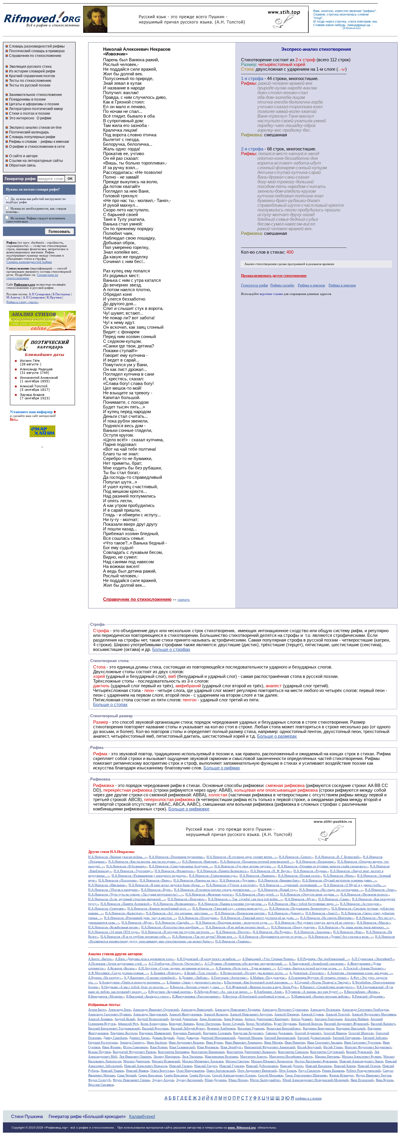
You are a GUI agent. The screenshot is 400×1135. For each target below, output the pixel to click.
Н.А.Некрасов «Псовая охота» (299, 875)
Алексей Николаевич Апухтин (251, 1014)
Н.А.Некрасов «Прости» (233, 932)
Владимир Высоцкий (350, 1028)
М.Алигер (13, 297)
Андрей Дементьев (183, 1019)
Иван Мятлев (273, 1042)
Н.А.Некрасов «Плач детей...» (256, 894)
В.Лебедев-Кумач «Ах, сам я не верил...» (223, 991)
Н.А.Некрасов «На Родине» (272, 932)
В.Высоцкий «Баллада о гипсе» (148, 996)
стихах (277, 252)
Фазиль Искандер (341, 1075)
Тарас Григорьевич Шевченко (306, 1075)
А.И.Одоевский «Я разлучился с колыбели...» (208, 959)
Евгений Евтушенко (346, 1037)
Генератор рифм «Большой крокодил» (87, 1116)
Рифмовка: (252, 135)
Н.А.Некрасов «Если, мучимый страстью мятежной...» (126, 899)
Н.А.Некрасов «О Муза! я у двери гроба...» (354, 885)
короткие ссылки (271, 294)
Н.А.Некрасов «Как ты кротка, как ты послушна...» (144, 861)
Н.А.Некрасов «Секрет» (295, 857)
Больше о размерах (277, 736)
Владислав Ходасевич (248, 1033)
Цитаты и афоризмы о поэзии (34, 104)
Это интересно (21, 118)
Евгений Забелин (375, 1037)
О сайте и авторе (23, 156)
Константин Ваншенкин (207, 1051)
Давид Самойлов (115, 1037)
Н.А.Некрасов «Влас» (348, 932)
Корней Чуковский (359, 1051)
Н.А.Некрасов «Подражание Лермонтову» (299, 908)
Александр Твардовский (150, 1014)
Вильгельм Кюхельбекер (283, 1028)
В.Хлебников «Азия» (268, 991)
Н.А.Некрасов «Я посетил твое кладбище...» (172, 927)
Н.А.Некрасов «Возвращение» (174, 903)
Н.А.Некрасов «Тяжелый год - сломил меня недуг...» (229, 908)
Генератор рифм (20, 179)
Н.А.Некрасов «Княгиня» (200, 861)
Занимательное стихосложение (35, 95)
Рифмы (372, 758)
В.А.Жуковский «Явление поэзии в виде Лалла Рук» (262, 987)
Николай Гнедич (205, 1066)
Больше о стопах (110, 704)
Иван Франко (111, 1047)
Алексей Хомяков (100, 1019)
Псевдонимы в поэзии (27, 99)
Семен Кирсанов (150, 1075)
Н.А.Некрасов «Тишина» (232, 941)
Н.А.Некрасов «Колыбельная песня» (113, 927)
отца (317, 18)
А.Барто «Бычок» (100, 959)
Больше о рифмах (222, 768)
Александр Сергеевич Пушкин (109, 1014)
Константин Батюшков (173, 1051)
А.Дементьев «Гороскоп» (307, 973)
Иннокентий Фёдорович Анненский (269, 1047)
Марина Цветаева (327, 1056)
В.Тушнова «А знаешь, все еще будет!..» (313, 991)
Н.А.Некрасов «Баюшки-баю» (279, 880)
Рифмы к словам (23, 142)
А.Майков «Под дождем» (268, 977)
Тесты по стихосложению (30, 81)
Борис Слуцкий (233, 1023)
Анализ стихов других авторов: (115, 954)
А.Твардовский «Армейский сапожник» (317, 963)
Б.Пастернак (61, 294)
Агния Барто (97, 1009)
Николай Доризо (291, 1066)
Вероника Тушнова (250, 1028)
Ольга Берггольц (162, 1070)
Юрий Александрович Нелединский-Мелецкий (315, 1080)
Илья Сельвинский (182, 1047)
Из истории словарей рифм (32, 71)
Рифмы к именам (311, 285)
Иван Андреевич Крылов (186, 1042)
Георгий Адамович (308, 1033)
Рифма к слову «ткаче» (22, 302)
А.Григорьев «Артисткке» (229, 977)
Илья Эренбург (231, 1047)
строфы (40, 258)
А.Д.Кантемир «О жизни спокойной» (150, 977)
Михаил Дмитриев (136, 1061)
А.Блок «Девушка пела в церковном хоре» (144, 959)
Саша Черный (126, 1075)
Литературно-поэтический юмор (36, 109)
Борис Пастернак (208, 1023)
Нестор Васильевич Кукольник (316, 1061)
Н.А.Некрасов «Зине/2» (322, 913)
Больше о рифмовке (188, 809)
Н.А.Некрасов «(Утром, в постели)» (231, 885)
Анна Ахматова (210, 1019)
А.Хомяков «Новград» (166, 973)
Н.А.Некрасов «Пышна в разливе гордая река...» (232, 903)
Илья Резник (158, 1047)
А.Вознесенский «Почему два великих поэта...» (253, 973)
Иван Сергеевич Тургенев (362, 1042)
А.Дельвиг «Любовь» (193, 977)
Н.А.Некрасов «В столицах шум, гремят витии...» (241, 857)
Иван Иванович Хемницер (243, 1042)
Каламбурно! (142, 1116)
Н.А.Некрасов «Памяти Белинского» (222, 871)
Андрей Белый (124, 1019)
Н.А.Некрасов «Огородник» (198, 917)
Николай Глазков (180, 1066)
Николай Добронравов (262, 1066)
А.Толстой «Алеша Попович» (364, 968)
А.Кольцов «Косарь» (121, 968)
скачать (183, 599)
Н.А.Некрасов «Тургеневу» (133, 871)
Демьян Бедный (163, 1037)
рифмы (369, 11)
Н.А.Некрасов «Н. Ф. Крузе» (270, 871)
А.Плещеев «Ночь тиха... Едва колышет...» (245, 968)
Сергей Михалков (270, 1075)
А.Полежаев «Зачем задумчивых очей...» (117, 963)
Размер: (249, 64)
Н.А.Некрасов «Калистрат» (124, 913)
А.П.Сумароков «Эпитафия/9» (372, 959)
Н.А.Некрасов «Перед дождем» (293, 927)
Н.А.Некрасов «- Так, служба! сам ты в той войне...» (245, 899)
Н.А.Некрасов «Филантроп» (174, 871)
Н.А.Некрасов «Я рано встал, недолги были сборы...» (166, 885)
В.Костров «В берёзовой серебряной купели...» (256, 996)
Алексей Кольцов (216, 1014)
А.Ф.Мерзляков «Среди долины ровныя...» (118, 973)
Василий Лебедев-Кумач (188, 1028)
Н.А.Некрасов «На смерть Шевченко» (326, 917)
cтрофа (255, 78)
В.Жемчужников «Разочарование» (196, 996)
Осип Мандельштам (190, 1070)
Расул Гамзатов (309, 1070)
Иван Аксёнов (156, 1042)
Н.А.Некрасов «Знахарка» (312, 932)
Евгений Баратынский (279, 1037)
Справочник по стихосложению (35, 56)
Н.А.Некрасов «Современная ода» (213, 875)
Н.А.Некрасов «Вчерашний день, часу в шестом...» (140, 917)
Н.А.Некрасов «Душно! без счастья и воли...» (340, 936)
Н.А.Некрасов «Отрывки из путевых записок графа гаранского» (322, 866)
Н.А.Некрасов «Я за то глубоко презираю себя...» (135, 936)
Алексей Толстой (337, 1014)
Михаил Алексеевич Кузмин (361, 1056)
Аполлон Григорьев (328, 1019)
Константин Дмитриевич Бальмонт (251, 1051)
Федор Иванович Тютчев (373, 1075)
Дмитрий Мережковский (218, 1037)
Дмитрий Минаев (249, 1037)
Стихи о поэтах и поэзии (29, 113)
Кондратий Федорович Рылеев (134, 1051)
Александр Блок (119, 1009)
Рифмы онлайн (282, 285)
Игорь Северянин (135, 1047)
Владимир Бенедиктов (318, 1028)
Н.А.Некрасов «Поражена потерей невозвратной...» (256, 861)
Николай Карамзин (318, 1066)
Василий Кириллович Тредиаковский (114, 1028)
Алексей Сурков (312, 1014)
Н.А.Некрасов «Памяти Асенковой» (125, 903)
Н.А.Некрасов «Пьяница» (258, 875)
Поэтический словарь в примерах (37, 51)
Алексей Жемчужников (185, 1014)
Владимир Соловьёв (217, 1033)
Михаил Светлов (237, 1061)
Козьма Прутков (99, 1051)
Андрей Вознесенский (152, 1019)
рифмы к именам (55, 142)
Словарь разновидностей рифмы (37, 46)
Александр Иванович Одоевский (156, 1009)
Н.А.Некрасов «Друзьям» (238, 880)
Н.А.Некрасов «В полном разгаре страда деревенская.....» (214, 889)
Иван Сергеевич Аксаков (324, 1042)
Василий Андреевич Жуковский (346, 1023)
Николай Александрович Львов (361, 1061)
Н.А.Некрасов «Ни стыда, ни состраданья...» (331, 889)
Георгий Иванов (335, 1033)
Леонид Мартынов (166, 1056)
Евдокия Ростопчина (102, 1042)
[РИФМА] (42, 27)
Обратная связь (22, 165)
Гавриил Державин (279, 1033)
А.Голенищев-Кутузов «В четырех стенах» (318, 977)
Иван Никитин (295, 1042)
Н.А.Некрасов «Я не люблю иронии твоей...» (237, 927)
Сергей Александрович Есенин (234, 1075)
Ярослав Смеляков (100, 1084)
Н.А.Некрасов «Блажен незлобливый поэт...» (158, 908)
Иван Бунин (214, 1042)
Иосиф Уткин (332, 1047)
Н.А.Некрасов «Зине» (380, 889)
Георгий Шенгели (360, 1033)
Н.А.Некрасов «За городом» (360, 903)
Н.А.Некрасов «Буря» (156, 889)
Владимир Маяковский (155, 1033)
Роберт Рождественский (363, 1070)
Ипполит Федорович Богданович (368, 1047)
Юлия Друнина (215, 1080)
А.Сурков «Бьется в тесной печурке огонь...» (309, 968)
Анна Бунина (233, 1019)
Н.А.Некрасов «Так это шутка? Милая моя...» (204, 936)
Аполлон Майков (356, 1019)
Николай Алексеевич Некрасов (145, 1066)
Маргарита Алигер (253, 1056)
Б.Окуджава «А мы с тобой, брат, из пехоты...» (134, 987)
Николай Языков (137, 1070)
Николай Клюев (344, 1066)
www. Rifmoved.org (242, 1127)
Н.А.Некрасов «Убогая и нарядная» (113, 889)
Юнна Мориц (237, 1080)
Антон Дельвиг (301, 1019)
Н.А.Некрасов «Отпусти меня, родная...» (309, 894)
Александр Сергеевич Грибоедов (365, 1009)
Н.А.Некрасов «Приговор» (186, 899)
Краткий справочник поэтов (32, 76)
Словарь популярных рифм (32, 137)
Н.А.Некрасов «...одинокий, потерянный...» (290, 885)
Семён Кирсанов (175, 1075)
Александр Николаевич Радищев (237, 1009)
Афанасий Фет (128, 1023)
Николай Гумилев (231, 1066)
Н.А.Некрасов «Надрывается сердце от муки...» (272, 936)
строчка (333, 14)
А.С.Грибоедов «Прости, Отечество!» (175, 963)
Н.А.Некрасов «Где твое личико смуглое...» (244, 866)
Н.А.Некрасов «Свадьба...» (174, 922)
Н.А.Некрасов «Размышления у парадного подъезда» (149, 875)
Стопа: (247, 69)
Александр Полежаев (325, 1009)
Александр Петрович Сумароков (285, 1009)
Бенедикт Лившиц (181, 1023)
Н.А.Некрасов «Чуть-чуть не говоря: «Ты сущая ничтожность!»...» (135, 894)
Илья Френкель (207, 1047)
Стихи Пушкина (27, 1116)
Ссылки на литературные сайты (36, 161)
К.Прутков (54, 297)
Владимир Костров (123, 1033)
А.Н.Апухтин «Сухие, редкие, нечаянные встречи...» (175, 968)
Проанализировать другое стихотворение (274, 276)
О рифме (44, 118)
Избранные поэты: (104, 1005)
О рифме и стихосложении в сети (37, 147)
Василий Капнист (383, 1023)
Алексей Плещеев (286, 1014)
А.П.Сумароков (39, 294)
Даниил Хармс (139, 1037)
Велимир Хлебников (221, 1028)
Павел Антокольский (220, 1070)
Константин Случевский (327, 1051)
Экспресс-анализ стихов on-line (35, 127)
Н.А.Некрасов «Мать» (339, 875)
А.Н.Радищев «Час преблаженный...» (323, 959)
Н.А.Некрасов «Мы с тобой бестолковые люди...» (303, 903)
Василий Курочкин (155, 1028)
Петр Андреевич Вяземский (256, 1070)
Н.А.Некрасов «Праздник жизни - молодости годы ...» (234, 922)
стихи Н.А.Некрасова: (117, 852)
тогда (320, 21)
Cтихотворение (256, 59)
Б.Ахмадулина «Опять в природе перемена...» (131, 982)
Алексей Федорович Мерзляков (374, 1014)
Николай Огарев (369, 1066)
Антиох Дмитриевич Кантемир (266, 1019)
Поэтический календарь (29, 132)
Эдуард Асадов (163, 1080)
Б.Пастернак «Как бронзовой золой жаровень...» (258, 982)
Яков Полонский (362, 1080)
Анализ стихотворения (260, 264)
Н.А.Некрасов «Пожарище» (315, 861)
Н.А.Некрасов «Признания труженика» (176, 857)
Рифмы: (249, 83)
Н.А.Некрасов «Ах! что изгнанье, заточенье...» (179, 913)
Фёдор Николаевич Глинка (131, 1080)
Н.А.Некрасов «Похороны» (117, 880)
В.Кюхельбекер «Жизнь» (361, 991)
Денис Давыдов (187, 1037)
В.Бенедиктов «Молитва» (106, 996)
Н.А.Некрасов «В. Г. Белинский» (337, 857)
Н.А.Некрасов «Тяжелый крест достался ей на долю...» (259, 917)
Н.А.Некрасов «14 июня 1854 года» (113, 932)
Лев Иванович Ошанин (135, 1056)
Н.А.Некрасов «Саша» (334, 899)
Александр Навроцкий (196, 1009)
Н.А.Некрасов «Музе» (300, 899)
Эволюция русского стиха (30, 67)
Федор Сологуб (99, 1080)
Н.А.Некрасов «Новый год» (277, 889)
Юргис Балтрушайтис (265, 1080)
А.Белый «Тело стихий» (201, 973)
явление (355, 11)
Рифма (11, 242)
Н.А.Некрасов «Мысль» (373, 922)
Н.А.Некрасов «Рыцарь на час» (195, 880)
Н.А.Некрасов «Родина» (310, 871)
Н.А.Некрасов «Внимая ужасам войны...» (117, 857)
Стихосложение (17, 268)
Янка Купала (384, 1080)
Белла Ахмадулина (154, 1023)
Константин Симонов (293, 1051)
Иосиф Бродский (309, 1047)
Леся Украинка (192, 1056)
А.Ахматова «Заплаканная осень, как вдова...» (359, 973)
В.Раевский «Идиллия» (368, 996)
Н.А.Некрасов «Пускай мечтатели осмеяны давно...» (339, 880)
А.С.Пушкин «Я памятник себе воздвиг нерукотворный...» (245, 963)
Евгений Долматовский (314, 1037)
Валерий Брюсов (310, 1023)
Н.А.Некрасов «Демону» (285, 913)
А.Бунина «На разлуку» (105, 977)
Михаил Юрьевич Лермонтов (271, 1061)
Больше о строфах (171, 649)
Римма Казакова (333, 1070)
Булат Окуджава (285, 1023)
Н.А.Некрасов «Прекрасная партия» (240, 913)
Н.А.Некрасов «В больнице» (126, 866)
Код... (14, 419)
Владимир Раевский (187, 1033)
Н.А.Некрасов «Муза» (137, 922)
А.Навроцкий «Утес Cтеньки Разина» (268, 959)
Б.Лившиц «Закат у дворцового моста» (194, 982)
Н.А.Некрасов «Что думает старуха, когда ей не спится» (314, 922)
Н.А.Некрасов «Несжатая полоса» (365, 894)
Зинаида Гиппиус (132, 1042)
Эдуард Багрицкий (189, 1080)
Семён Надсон (199, 1075)
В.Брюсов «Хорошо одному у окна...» (196, 987)
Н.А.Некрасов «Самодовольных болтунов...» (180, 866)
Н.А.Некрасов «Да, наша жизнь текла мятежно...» (353, 927)
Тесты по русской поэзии (29, 85)
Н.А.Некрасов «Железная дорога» (209, 894)
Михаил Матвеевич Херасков (202, 1061)
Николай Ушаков (112, 1070)
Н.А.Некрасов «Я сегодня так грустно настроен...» (177, 932)
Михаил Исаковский (166, 1061)
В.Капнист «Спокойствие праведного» (327, 987)
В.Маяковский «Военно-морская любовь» (320, 996)
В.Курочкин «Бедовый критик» (170, 991)
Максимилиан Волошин (221, 1056)
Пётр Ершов (287, 1070)
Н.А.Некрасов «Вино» (155, 880)
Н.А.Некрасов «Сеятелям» (106, 908)
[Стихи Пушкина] (196, 31)
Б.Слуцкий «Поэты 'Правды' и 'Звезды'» (322, 982)
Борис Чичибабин (258, 1023)
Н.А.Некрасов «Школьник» (107, 885)
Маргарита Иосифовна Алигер (290, 1056)
